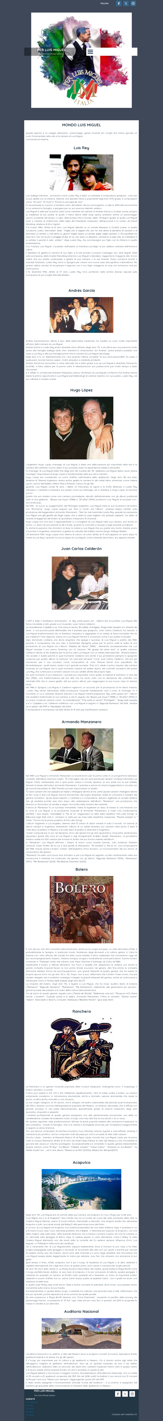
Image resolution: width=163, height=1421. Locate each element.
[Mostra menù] (90, 52)
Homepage (32, 1402)
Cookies (30, 1415)
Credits (29, 1405)
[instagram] (133, 3)
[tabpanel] (109, 3)
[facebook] (119, 3)
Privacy (29, 1411)
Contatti (30, 1408)
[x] (126, 3)
